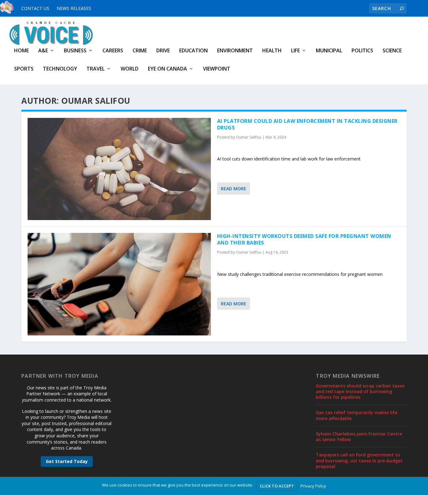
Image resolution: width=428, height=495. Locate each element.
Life (295, 51)
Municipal (329, 51)
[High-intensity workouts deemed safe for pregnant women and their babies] (119, 284)
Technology (60, 69)
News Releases (74, 8)
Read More (233, 189)
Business (75, 51)
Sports (24, 69)
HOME (21, 51)
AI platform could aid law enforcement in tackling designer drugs (307, 124)
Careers (112, 51)
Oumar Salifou (248, 137)
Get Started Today (67, 461)
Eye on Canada (167, 69)
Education (193, 51)
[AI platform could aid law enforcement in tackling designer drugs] (119, 169)
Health (272, 51)
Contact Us (35, 8)
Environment (235, 51)
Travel (95, 69)
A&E (43, 51)
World (129, 69)
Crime (140, 51)
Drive (163, 51)
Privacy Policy (313, 486)
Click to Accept (277, 486)
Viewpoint (216, 69)
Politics (362, 51)
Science (392, 51)
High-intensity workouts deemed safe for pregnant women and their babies (304, 239)
